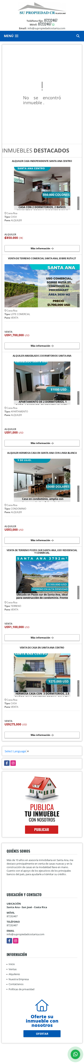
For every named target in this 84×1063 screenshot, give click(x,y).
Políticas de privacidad (21, 989)
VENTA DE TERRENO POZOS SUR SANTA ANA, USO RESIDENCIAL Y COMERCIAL (42, 551)
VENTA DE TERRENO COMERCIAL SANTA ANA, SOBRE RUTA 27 (42, 258)
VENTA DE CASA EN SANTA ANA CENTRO (42, 647)
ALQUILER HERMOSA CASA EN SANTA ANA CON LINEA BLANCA (42, 453)
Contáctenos (16, 984)
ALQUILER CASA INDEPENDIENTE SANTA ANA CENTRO (42, 161)
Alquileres (14, 974)
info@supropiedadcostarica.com (25, 934)
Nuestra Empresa (19, 979)
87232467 (50, 20)
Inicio (12, 964)
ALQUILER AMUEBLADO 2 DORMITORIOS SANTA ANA (42, 355)
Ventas (13, 969)
